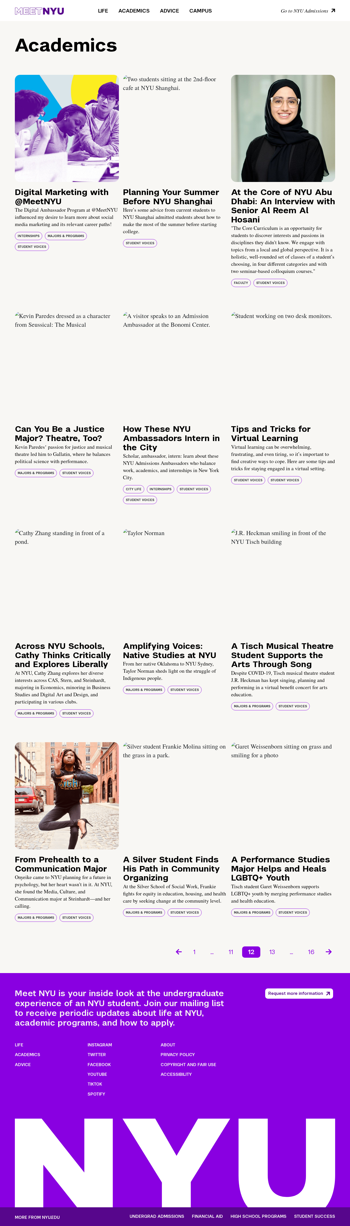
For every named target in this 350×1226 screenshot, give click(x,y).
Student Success (314, 1216)
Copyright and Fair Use (188, 1064)
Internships (28, 236)
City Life (133, 489)
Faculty (241, 283)
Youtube (97, 1074)
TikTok (95, 1084)
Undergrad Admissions (157, 1216)
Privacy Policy (178, 1054)
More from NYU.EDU (37, 1217)
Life (103, 11)
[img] (67, 128)
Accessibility (176, 1074)
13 (272, 952)
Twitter (97, 1054)
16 (311, 952)
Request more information (295, 993)
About (168, 1045)
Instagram (100, 1045)
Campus (200, 11)
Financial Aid (207, 1216)
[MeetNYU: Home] (39, 10)
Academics (134, 11)
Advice (169, 11)
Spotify (96, 1094)
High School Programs (258, 1216)
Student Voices (32, 247)
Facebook (99, 1064)
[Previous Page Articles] (178, 951)
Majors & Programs (66, 236)
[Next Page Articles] (329, 951)
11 (231, 952)
